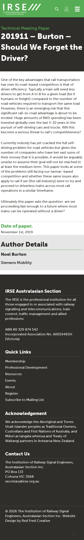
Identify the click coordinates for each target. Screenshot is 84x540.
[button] (57, 9)
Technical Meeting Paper (25, 28)
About (10, 387)
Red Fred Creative (36, 521)
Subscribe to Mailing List (24, 400)
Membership (15, 361)
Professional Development (26, 367)
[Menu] (77, 9)
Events (10, 380)
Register (11, 393)
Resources (13, 374)
